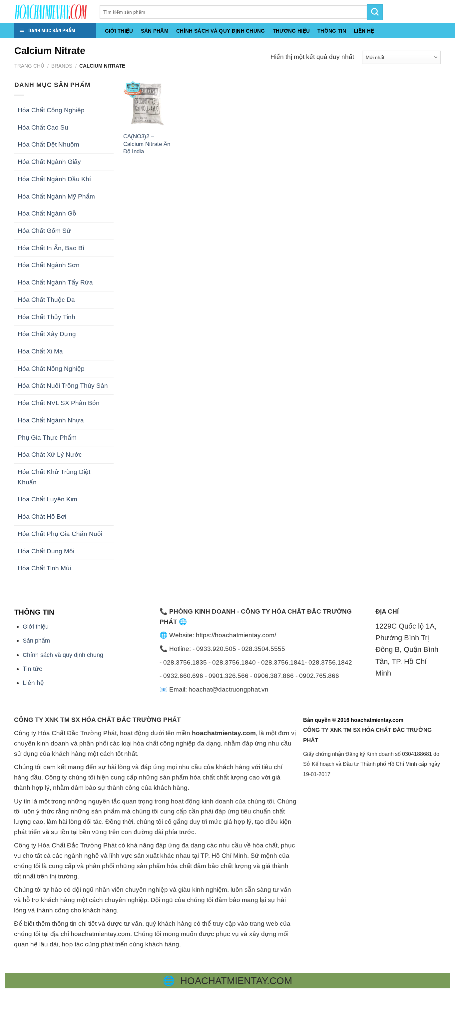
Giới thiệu (119, 31)
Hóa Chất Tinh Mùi (44, 568)
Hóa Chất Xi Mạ (40, 351)
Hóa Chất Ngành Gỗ (47, 213)
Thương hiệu (291, 31)
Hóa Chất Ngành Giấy (49, 161)
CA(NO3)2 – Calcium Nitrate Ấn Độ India (146, 144)
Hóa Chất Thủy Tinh (46, 316)
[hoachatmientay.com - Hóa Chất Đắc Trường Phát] (52, 11)
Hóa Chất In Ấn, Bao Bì (51, 248)
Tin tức (32, 668)
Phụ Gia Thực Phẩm (47, 437)
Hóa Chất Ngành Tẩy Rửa (55, 282)
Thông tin (331, 31)
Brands (61, 66)
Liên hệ (33, 682)
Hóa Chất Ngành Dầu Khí (54, 179)
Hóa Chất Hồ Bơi (42, 516)
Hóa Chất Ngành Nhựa (51, 420)
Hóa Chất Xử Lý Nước (50, 454)
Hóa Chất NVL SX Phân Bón (59, 402)
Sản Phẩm (155, 31)
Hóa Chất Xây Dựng (47, 333)
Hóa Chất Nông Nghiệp (51, 368)
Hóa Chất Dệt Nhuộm (48, 144)
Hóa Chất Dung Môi (46, 551)
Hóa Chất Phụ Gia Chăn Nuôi (60, 533)
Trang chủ (29, 66)
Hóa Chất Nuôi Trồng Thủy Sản (63, 385)
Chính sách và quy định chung (220, 31)
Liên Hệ (364, 31)
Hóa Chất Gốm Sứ (44, 230)
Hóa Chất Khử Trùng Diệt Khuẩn (54, 477)
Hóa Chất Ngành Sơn (49, 264)
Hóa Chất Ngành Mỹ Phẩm (56, 196)
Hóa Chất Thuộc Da (46, 299)
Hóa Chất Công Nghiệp (51, 110)
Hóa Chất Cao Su (43, 127)
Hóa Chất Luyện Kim (47, 499)
